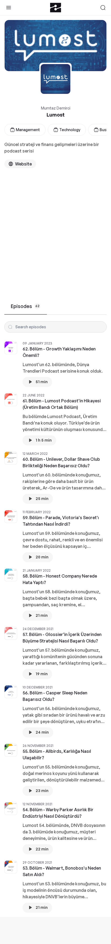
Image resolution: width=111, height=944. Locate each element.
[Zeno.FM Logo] (55, 7)
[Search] (103, 7)
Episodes (25, 306)
